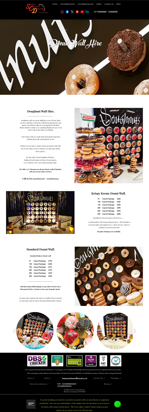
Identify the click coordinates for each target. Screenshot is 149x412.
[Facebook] (67, 12)
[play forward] (134, 331)
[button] (67, 3)
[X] (72, 12)
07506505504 (113, 12)
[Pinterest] (77, 12)
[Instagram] (62, 12)
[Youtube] (82, 12)
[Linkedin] (87, 12)
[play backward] (14, 331)
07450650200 (101, 12)
